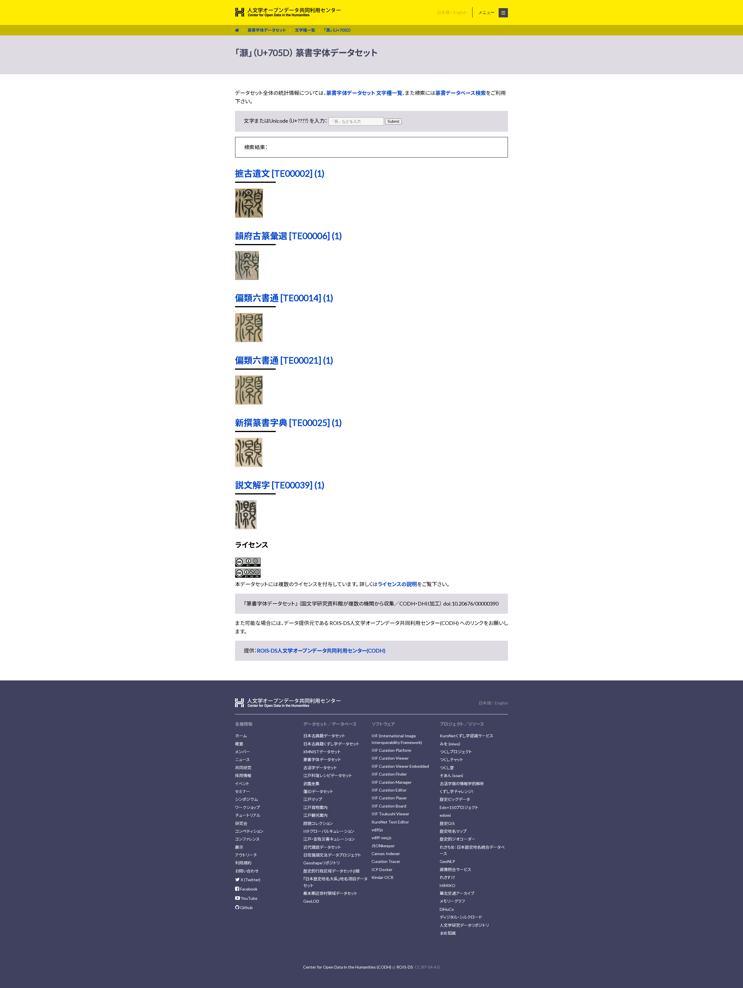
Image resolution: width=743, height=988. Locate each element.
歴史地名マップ (453, 831)
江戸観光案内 (315, 815)
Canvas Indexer (386, 853)
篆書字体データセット (267, 30)
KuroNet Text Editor (390, 821)
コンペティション (249, 831)
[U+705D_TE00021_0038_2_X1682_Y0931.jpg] (249, 402)
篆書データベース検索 (460, 93)
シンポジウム (246, 799)
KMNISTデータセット (322, 751)
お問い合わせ (247, 870)
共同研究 (243, 767)
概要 (239, 743)
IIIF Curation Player (389, 797)
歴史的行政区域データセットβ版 (331, 870)
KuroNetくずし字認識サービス (466, 735)
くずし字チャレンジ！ (457, 791)
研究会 (241, 823)
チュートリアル (247, 815)
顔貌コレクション (318, 823)
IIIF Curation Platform (391, 750)
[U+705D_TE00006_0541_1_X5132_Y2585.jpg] (247, 278)
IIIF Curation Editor (389, 789)
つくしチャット (451, 759)
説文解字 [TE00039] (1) (279, 485)
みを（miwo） (450, 743)
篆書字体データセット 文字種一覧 (364, 93)
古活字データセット (320, 767)
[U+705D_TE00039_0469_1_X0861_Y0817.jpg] (246, 527)
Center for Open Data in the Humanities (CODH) (347, 966)
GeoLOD (311, 901)
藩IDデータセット (318, 791)
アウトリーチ (246, 854)
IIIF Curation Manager (392, 782)
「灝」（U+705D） (337, 30)
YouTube (248, 898)
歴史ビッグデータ (455, 799)
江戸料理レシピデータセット (327, 775)
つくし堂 (447, 767)
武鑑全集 (311, 783)
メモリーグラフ (452, 901)
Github (246, 907)
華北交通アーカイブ (457, 893)
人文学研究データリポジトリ (464, 925)
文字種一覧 (305, 30)
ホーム (241, 735)
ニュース (242, 759)
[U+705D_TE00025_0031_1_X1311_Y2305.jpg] (248, 465)
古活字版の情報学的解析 (462, 783)
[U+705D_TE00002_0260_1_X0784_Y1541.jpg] (249, 215)
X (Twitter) (250, 879)
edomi (445, 815)
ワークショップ (247, 807)
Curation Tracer (386, 861)
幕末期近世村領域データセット (330, 893)
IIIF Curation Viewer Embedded (400, 766)
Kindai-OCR (382, 877)
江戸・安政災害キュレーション (329, 839)
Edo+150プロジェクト (459, 807)
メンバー (242, 751)
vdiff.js (377, 829)
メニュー (487, 12)
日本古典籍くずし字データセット (331, 743)
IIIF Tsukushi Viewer (390, 813)
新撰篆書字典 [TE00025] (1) (288, 422)
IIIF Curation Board (389, 805)
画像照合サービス (455, 869)
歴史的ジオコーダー (457, 839)
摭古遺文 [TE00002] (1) (279, 173)
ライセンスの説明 (397, 584)
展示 (239, 847)
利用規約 (243, 862)
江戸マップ (312, 799)
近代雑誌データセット (322, 847)
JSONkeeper (383, 845)
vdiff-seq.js (382, 837)
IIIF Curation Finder (389, 774)
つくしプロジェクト (456, 751)
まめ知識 (448, 933)
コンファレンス (247, 839)
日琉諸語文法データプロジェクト (332, 854)
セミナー (242, 791)
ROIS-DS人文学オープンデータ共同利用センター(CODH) (321, 650)
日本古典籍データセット (324, 735)
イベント (242, 783)
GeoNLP (447, 861)
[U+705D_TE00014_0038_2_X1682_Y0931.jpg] (249, 340)
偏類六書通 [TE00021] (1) (284, 360)
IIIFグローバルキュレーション (328, 831)
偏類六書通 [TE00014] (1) (284, 297)
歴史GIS (447, 823)
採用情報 (243, 775)
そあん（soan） (452, 775)
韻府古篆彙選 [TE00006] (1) (288, 235)
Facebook (248, 888)
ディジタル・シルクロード (461, 917)
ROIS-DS (404, 966)
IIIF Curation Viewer (390, 758)
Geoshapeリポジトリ (321, 862)
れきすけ (447, 877)
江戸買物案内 (315, 807)
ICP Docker (382, 869)
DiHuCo (447, 909)
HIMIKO (447, 885)
